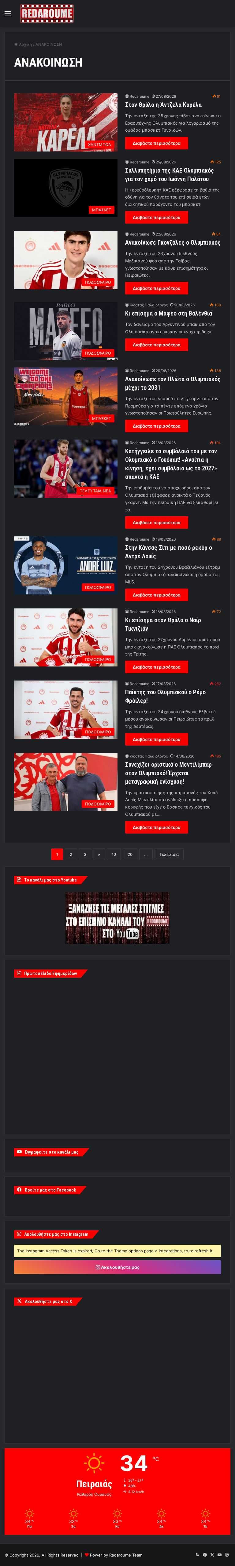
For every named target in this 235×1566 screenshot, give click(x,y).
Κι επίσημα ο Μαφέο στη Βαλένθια (168, 313)
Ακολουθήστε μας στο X (48, 1301)
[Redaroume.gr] (47, 13)
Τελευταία (169, 854)
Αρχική (25, 44)
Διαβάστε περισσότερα (157, 143)
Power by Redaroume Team (116, 1555)
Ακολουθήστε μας (120, 1267)
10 (114, 854)
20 (130, 854)
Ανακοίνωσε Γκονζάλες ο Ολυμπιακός (173, 242)
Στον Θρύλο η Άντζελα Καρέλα (163, 104)
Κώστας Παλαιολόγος (149, 305)
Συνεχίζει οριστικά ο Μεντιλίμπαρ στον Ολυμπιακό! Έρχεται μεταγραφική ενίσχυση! (168, 773)
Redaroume (139, 96)
